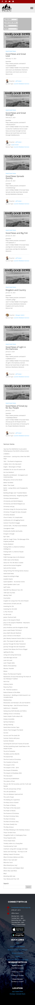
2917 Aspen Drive (17, 991)
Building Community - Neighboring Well (15, 495)
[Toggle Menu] (31, 8)
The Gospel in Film (9, 765)
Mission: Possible (9, 668)
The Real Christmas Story (11, 816)
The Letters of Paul (9, 781)
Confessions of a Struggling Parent (14, 520)
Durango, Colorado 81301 (17, 994)
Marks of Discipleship (10, 666)
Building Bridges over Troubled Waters (15, 493)
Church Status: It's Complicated (13, 517)
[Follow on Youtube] (9, 1)
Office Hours (15, 913)
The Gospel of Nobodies (11, 770)
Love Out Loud (8, 660)
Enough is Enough (9, 534)
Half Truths (7, 587)
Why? (5, 873)
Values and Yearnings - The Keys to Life (15, 851)
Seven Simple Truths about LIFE (13, 716)
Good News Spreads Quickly (15, 177)
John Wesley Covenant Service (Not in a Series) (17, 638)
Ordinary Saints (8, 684)
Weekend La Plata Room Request (17, 950)
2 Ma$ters (7, 454)
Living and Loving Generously (12, 655)
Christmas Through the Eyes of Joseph (15, 512)
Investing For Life (9, 606)
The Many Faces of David (11, 802)
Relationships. (8, 700)
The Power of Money (10, 805)
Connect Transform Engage (12, 523)
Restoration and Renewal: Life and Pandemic (17, 703)
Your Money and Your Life (11, 879)
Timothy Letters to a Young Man (13, 843)
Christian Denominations (11, 498)
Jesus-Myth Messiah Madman (12, 633)
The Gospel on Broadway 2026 (13, 773)
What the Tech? (8, 862)
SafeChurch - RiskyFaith (11, 708)
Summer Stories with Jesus (12, 738)
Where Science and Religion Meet (14, 868)
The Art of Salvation (9, 751)
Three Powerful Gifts (10, 838)
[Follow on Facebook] (2, 1)
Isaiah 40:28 (14, 145)
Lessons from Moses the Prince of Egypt (15, 649)
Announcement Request (17, 946)
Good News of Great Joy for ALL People (16, 406)
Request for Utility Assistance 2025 (17, 960)
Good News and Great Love (16, 55)
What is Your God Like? (10, 860)
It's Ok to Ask (7, 614)
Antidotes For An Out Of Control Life (14, 469)
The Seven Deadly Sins (10, 824)
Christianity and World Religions (13, 501)
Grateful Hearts (8, 579)
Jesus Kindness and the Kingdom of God (16, 627)
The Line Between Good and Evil (13, 794)
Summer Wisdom (9, 741)
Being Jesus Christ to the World (13, 480)
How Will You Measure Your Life (13, 590)
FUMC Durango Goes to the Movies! (14, 557)
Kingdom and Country (16, 290)
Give (17, 943)
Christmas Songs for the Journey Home (15, 509)
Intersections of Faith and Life (12, 603)
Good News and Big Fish (17, 233)
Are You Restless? (9, 472)
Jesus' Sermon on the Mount (12, 635)
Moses (5, 671)
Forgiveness (7, 554)
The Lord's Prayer (9, 797)
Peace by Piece (8, 687)
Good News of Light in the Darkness (16, 348)
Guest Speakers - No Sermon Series (14, 582)
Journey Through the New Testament (15, 644)
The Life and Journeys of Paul (12, 789)
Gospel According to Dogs (11, 576)
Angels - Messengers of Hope (12, 467)
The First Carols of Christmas (12, 759)
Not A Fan (6, 681)
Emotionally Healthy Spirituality (13, 531)
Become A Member (17, 953)
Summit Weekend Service (21, 84)
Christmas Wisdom (9, 515)
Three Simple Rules (9, 841)
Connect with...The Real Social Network (15, 525)
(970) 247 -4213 (15, 910)
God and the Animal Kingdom (12, 565)
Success (6, 733)
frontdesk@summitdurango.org (20, 907)
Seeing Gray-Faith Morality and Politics (15, 711)
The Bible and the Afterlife (11, 754)
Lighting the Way (9, 652)
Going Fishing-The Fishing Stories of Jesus (16, 571)
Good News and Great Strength (16, 114)
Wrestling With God (9, 876)
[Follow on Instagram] (5, 1)
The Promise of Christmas (11, 813)
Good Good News (11, 51)
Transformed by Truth (10, 846)
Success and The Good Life (12, 735)
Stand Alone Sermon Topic (11, 727)
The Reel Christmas (9, 819)
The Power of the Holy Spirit (12, 808)
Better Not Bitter (8, 482)
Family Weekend (8, 544)
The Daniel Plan (8, 756)
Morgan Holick (20, 315)
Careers (17, 956)
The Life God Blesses (10, 791)
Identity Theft (8, 595)
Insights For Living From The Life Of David (16, 601)
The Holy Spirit (8, 776)
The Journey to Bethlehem (11, 778)
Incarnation (7, 598)
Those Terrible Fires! (10, 832)
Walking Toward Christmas (12, 854)
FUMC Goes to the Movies (11, 560)
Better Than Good (9, 485)
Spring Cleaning (8, 724)
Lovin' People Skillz (9, 663)
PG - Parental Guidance (10, 689)
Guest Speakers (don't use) (11, 584)
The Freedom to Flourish (11, 762)
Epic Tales (7, 536)
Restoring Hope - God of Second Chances (16, 705)
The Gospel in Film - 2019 (11, 767)
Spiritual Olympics (9, 722)
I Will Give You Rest (9, 592)
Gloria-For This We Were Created (13, 562)
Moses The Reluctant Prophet (12, 674)
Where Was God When (10, 871)
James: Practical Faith (10, 617)
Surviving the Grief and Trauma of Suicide (16, 743)
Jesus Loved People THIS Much (13, 630)
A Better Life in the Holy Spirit (12, 464)
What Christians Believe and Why (13, 857)
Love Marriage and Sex (10, 657)
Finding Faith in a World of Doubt (13, 552)
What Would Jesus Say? (10, 865)
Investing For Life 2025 (10, 609)
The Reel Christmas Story (11, 821)
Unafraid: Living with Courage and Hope (16, 849)
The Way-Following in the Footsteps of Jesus (17, 830)
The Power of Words (10, 810)
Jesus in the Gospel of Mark (12, 620)
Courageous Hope (9, 528)
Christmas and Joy (9, 506)
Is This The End (8, 612)
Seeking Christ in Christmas (12, 714)
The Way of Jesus (9, 827)
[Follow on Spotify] (13, 1)
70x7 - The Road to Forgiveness (13, 461)
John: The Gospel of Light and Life (14, 641)
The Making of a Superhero (12, 800)
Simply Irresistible (9, 719)
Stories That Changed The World (13, 730)
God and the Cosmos (10, 568)
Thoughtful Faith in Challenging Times (15, 835)
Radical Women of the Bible (12, 692)
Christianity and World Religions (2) (14, 504)
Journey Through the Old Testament (14, 646)
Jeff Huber (19, 81)
